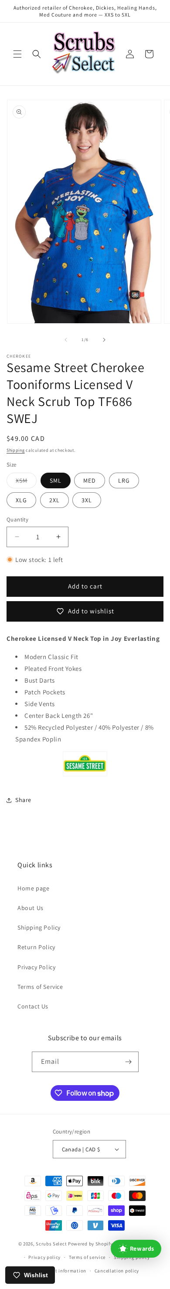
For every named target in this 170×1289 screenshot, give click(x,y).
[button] (17, 54)
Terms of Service (40, 987)
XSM (26, 482)
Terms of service (87, 1257)
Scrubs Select (51, 1244)
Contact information (62, 1271)
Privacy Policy (36, 967)
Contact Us (32, 1006)
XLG (21, 500)
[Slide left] (65, 339)
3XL (87, 500)
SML (55, 480)
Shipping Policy (39, 927)
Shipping (16, 450)
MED (89, 480)
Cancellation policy (117, 1271)
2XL (54, 500)
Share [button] (23, 800)
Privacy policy (44, 1257)
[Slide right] (104, 339)
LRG (124, 480)
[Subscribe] (128, 1062)
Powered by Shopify (90, 1244)
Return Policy (36, 947)
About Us (30, 908)
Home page (33, 888)
